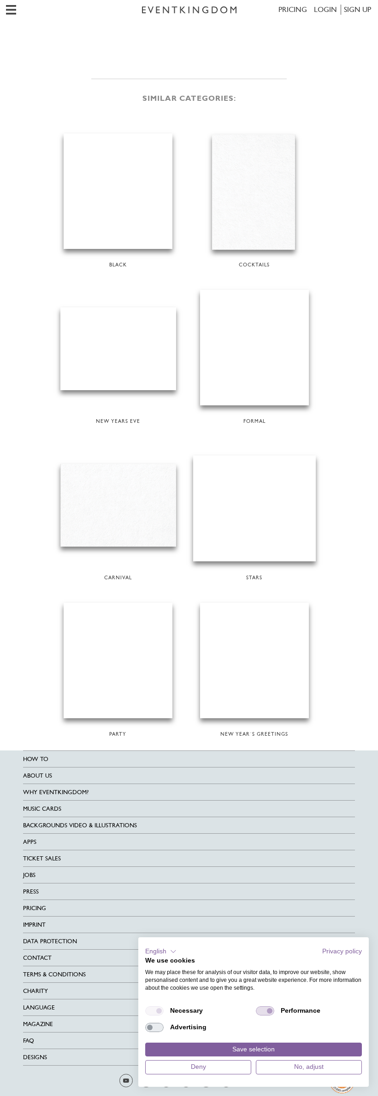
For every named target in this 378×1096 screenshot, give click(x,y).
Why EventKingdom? (56, 792)
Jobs (29, 874)
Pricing (292, 9)
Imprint (34, 924)
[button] (161, 951)
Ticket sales (42, 858)
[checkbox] (154, 1010)
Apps (29, 841)
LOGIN (325, 9)
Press (31, 891)
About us (37, 775)
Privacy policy (342, 951)
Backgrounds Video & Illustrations (80, 825)
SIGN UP (357, 9)
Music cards (42, 808)
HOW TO (35, 759)
